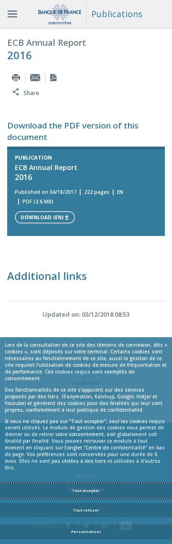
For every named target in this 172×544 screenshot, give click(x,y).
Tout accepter (86, 490)
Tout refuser (86, 510)
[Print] (16, 77)
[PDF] (53, 77)
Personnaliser (86, 531)
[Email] (35, 77)
